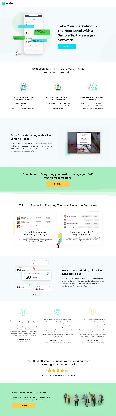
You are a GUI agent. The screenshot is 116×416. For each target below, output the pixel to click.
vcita (7, 3)
